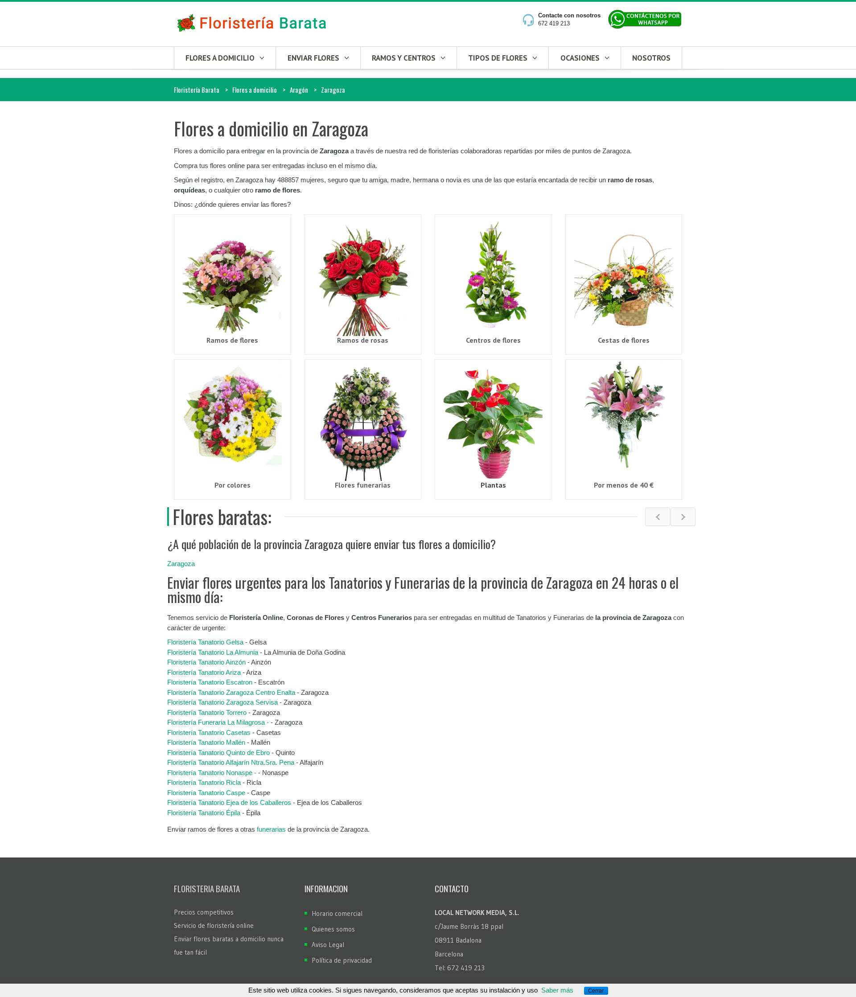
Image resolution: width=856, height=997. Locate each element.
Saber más (557, 990)
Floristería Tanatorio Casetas (209, 732)
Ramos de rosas (362, 340)
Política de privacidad (342, 960)
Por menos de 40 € (624, 484)
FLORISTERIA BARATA (207, 888)
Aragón (299, 89)
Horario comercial (337, 913)
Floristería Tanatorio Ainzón (206, 662)
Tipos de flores (497, 58)
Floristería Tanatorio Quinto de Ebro (218, 752)
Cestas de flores (624, 340)
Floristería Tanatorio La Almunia (212, 652)
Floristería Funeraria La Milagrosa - (218, 722)
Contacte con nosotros (569, 15)
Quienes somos (333, 929)
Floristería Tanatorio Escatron (209, 682)
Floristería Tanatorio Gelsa (205, 642)
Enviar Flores (313, 58)
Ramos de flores (232, 340)
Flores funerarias (363, 484)
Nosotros (651, 58)
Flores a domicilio (220, 58)
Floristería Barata (196, 89)
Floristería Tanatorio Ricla (204, 782)
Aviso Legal (328, 944)
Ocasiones (580, 58)
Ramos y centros (404, 58)
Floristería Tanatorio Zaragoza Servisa (223, 702)
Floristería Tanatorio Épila (203, 812)
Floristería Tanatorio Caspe (206, 792)
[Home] (252, 24)
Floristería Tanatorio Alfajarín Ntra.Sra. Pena (230, 762)
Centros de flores (493, 340)
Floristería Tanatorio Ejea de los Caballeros (229, 802)
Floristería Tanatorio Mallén (206, 742)
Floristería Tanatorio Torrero (207, 712)
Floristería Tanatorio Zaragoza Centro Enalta (231, 692)
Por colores (232, 484)
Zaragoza (181, 563)
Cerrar (596, 991)
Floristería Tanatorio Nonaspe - (212, 772)
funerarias (271, 829)
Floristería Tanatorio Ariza (204, 672)
